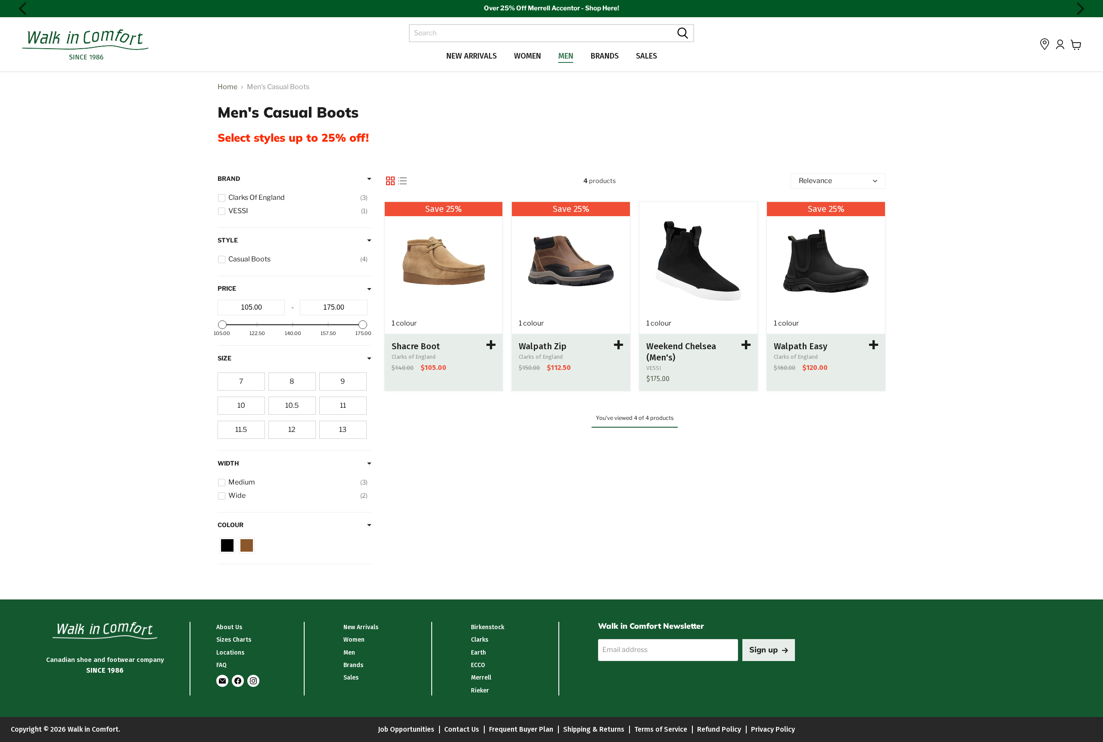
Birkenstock (487, 627)
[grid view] (390, 181)
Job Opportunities (406, 729)
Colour (230, 525)
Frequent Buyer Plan (521, 729)
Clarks (479, 639)
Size (224, 358)
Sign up (763, 650)
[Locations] (1044, 44)
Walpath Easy (800, 346)
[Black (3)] (227, 545)
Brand (229, 178)
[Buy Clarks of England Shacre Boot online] (491, 345)
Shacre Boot (416, 346)
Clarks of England (414, 357)
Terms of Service (660, 729)
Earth (478, 652)
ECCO (478, 665)
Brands (605, 56)
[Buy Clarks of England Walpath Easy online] (874, 345)
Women (527, 56)
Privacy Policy (773, 729)
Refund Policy (719, 729)
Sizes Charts (233, 639)
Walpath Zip (543, 346)
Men (565, 56)
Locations (230, 652)
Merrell (481, 677)
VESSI (653, 368)
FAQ (221, 665)
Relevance (815, 181)
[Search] (681, 33)
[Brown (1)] (246, 545)
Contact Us (461, 729)
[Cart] (1076, 44)
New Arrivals (471, 56)
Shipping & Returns (593, 729)
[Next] (1079, 8)
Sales (646, 56)
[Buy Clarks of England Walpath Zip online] (618, 345)
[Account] (1060, 44)
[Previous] (23, 8)
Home (227, 87)
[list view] (402, 181)
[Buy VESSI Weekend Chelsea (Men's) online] (698, 261)
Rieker (480, 690)
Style (228, 240)
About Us (229, 627)
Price (227, 288)
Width (228, 463)
